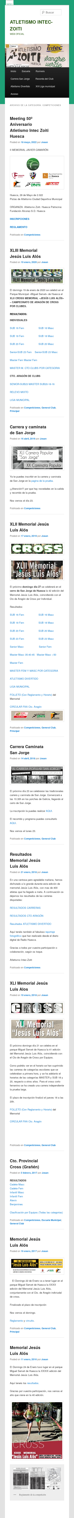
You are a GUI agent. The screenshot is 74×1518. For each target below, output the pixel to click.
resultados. (33, 1383)
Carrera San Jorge (20, 78)
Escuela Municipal (51, 1220)
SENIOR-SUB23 (19, 384)
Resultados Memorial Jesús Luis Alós (25, 860)
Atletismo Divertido (20, 86)
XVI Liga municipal (45, 86)
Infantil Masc (17, 1192)
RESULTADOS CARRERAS (25, 908)
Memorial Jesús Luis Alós (25, 1242)
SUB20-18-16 (47, 384)
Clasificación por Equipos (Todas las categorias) (36, 1212)
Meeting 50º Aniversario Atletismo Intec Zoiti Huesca (29, 127)
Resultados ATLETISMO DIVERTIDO (30, 924)
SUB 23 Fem (17, 638)
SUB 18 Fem (17, 336)
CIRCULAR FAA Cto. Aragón (26, 706)
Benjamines (16, 1204)
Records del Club (44, 78)
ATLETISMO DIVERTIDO (24, 678)
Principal (14, 411)
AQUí (13, 823)
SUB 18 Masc (46, 336)
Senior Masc (17, 646)
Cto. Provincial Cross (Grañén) (24, 1163)
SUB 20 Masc (46, 344)
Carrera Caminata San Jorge (26, 749)
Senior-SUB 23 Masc (46, 352)
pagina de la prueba (42, 480)
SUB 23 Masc (46, 638)
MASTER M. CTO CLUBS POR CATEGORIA (35, 368)
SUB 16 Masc (46, 328)
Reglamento (16, 1320)
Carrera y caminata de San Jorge (28, 430)
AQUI (49, 811)
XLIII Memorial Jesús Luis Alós (25, 253)
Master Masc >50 (46, 654)
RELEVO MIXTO (19, 392)
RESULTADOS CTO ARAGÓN (26, 915)
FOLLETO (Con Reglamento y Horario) (31, 694)
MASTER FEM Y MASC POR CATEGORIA (34, 670)
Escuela (26, 71)
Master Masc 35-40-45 (22, 654)
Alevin (13, 1200)
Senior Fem (45, 646)
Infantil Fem (16, 1196)
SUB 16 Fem (17, 328)
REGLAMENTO (18, 227)
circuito (30, 1320)
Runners (40, 71)
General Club (49, 407)
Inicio (13, 71)
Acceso (14, 93)
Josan (44, 142)
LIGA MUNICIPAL (20, 400)
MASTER (34, 384)
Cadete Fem (16, 1188)
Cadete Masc (17, 1184)
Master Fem (17, 360)
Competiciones (32, 234)
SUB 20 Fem (17, 344)
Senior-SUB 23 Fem (21, 352)
